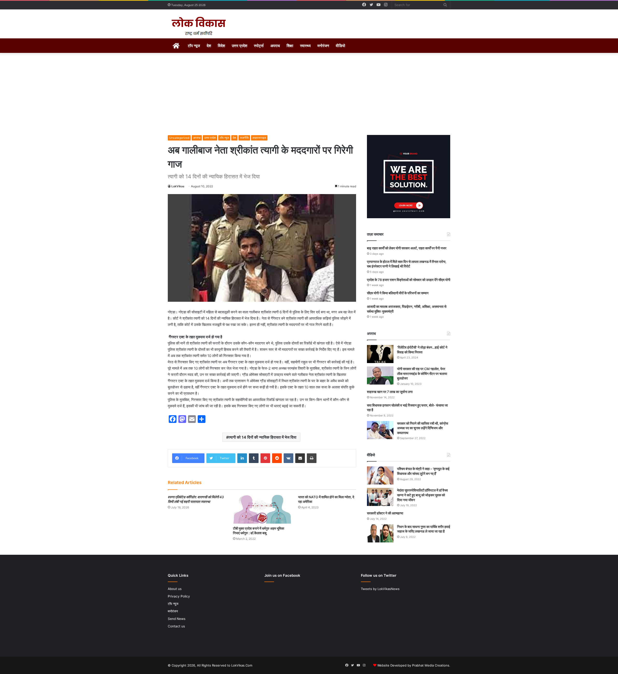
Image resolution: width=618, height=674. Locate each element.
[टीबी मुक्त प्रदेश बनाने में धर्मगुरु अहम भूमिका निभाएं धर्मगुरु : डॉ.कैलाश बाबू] (262, 509)
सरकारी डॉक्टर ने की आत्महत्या (385, 513)
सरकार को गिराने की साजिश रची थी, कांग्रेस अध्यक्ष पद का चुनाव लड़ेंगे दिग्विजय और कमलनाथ (422, 428)
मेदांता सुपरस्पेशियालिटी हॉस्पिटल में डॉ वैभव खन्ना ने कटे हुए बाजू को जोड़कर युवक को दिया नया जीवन (422, 495)
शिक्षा (290, 45)
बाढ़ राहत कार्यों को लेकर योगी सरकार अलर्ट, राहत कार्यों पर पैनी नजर (406, 248)
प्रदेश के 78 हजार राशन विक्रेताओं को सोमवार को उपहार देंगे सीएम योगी (408, 280)
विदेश (221, 45)
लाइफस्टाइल (259, 138)
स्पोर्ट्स (259, 45)
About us (175, 589)
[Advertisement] (309, 94)
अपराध (275, 45)
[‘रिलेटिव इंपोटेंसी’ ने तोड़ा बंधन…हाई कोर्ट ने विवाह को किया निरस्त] (380, 354)
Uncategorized (179, 138)
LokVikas (177, 186)
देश (209, 45)
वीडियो (340, 45)
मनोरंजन (323, 45)
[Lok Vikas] (198, 26)
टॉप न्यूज (194, 45)
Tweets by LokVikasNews (380, 589)
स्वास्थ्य (305, 45)
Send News (176, 619)
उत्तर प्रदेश (239, 45)
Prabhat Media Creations (430, 665)
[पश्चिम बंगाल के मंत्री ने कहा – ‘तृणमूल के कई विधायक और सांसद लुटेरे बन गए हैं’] (380, 475)
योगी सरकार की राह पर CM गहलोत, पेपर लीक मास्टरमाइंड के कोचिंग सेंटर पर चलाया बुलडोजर (422, 373)
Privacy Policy (179, 596)
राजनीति (244, 138)
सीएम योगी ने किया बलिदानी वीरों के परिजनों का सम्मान (397, 293)
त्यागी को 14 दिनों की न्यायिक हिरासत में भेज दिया (262, 437)
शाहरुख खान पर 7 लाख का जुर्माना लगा (390, 392)
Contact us (176, 626)
